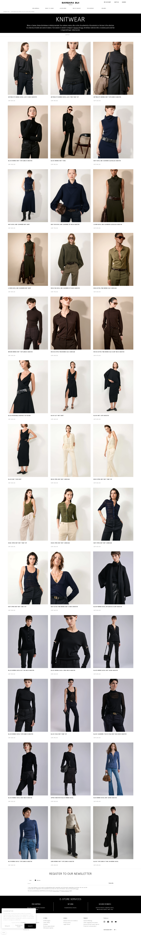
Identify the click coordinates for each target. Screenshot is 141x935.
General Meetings (88, 920)
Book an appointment (48, 926)
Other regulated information (91, 922)
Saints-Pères (46, 922)
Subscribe (111, 883)
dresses (76, 28)
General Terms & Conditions (70, 920)
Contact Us (26, 929)
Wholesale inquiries (48, 928)
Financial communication (90, 926)
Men (31, 880)
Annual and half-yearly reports (91, 924)
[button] (36, 8)
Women (38, 880)
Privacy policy (66, 922)
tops (82, 28)
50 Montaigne (46, 920)
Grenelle (45, 924)
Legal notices (66, 924)
